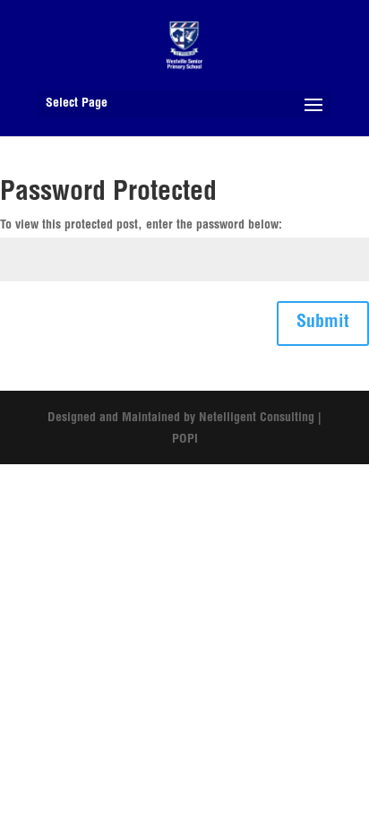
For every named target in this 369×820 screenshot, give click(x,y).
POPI (185, 440)
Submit (322, 323)
